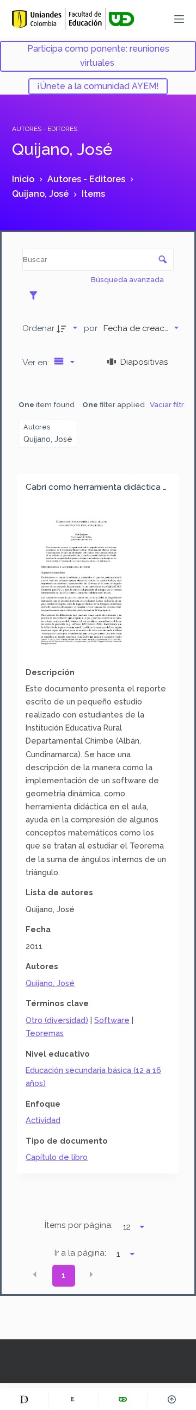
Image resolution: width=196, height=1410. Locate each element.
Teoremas (45, 1033)
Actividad (43, 1120)
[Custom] (24, 1399)
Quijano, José (50, 983)
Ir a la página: (80, 1253)
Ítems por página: (79, 1225)
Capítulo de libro (57, 1157)
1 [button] (63, 1275)
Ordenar (38, 328)
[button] (34, 1275)
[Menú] (179, 19)
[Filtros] (36, 295)
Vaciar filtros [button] (171, 404)
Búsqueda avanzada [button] (128, 279)
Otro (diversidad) (57, 1020)
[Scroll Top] (171, 1399)
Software (112, 1020)
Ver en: (36, 362)
